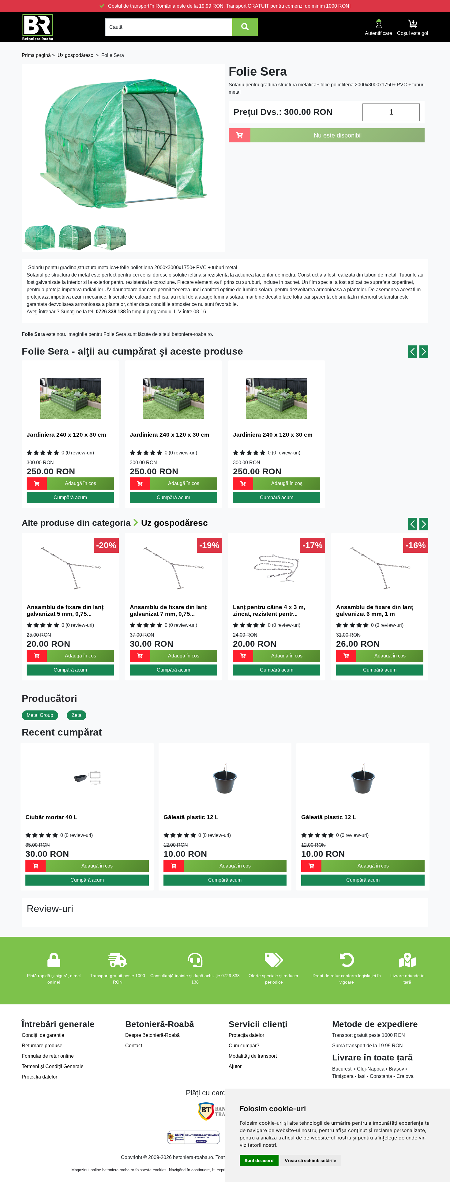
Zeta (76, 715)
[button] (412, 351)
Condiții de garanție (43, 1035)
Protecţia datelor (246, 1035)
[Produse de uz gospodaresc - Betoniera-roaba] (38, 27)
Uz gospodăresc (174, 523)
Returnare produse (42, 1045)
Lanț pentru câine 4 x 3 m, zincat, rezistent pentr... (269, 610)
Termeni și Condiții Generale (53, 1066)
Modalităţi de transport (253, 1056)
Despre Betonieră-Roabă (152, 1035)
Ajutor (235, 1066)
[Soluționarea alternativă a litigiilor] (193, 1137)
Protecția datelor (39, 1076)
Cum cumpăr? (244, 1045)
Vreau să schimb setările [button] (310, 1160)
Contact (133, 1045)
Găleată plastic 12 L (191, 817)
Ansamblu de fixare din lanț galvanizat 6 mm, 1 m (374, 610)
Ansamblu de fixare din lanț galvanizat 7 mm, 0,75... (168, 610)
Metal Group (40, 715)
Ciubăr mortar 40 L (51, 817)
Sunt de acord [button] (259, 1160)
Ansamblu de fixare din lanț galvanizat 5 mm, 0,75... (65, 610)
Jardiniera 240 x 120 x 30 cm (66, 434)
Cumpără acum (70, 497)
